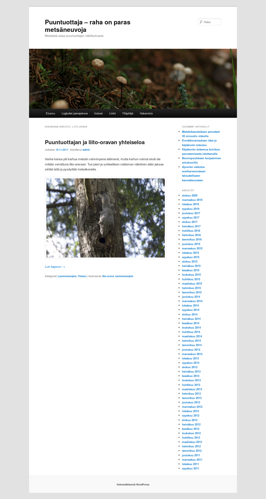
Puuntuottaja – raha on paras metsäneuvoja (88, 25)
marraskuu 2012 (192, 407)
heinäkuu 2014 (191, 319)
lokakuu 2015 (190, 253)
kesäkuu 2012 (190, 429)
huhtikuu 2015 (191, 279)
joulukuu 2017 (191, 213)
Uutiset (98, 113)
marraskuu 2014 (192, 301)
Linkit (112, 113)
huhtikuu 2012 (191, 437)
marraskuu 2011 (192, 459)
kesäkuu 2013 (190, 376)
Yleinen (82, 276)
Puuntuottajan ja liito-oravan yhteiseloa (95, 142)
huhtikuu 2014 (191, 332)
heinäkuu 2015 (191, 266)
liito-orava (108, 276)
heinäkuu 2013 (191, 371)
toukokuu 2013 (191, 380)
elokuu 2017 (189, 222)
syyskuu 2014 (190, 310)
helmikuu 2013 (191, 393)
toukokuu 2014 (191, 327)
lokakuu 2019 (190, 204)
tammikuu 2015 (192, 292)
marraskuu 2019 (192, 200)
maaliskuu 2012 (192, 442)
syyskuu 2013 (190, 363)
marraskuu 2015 (192, 248)
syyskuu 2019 (190, 209)
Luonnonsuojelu (67, 276)
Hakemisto (146, 113)
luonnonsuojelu (124, 276)
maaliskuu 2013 (192, 389)
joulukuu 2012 (191, 402)
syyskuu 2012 (190, 415)
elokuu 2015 (189, 261)
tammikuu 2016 (192, 239)
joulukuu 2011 (191, 455)
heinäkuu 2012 (191, 424)
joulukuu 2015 (191, 244)
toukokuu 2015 (191, 274)
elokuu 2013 (189, 367)
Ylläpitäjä (127, 113)
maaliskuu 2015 (192, 283)
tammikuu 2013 (192, 398)
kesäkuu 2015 (190, 270)
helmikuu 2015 (191, 288)
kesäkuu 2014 (190, 323)
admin (86, 149)
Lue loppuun (55, 266)
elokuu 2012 (189, 420)
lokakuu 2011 (190, 464)
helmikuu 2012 (191, 446)
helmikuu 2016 (191, 235)
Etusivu (50, 113)
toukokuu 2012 (191, 433)
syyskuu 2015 (190, 257)
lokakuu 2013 (190, 358)
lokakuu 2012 (190, 411)
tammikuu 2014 (192, 345)
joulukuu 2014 (191, 297)
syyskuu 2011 (190, 468)
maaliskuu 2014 (192, 336)
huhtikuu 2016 (191, 231)
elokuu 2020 (189, 195)
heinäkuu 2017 (191, 226)
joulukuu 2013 (191, 349)
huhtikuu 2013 (191, 385)
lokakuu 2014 (190, 305)
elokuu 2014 (189, 314)
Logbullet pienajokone (75, 113)
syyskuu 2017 (190, 217)
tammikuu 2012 (192, 451)
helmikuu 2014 (191, 341)
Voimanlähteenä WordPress (133, 484)
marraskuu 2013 (192, 354)
